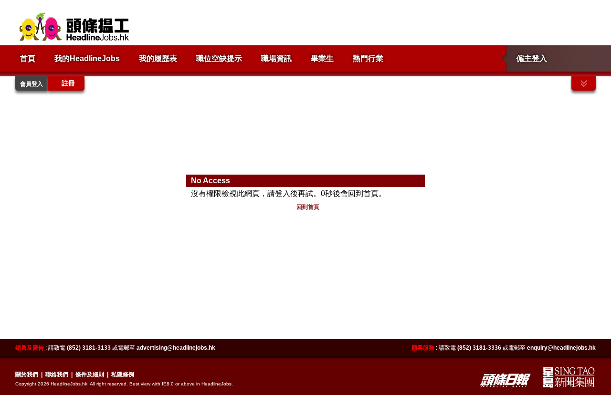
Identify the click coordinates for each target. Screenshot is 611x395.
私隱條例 (122, 374)
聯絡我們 (56, 374)
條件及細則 (89, 374)
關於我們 (26, 374)
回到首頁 (307, 207)
